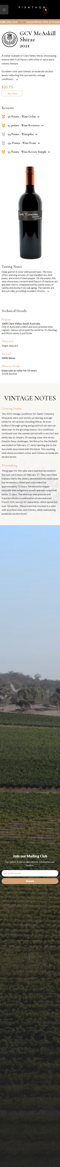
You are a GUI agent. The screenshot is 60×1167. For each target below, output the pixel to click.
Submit (30, 881)
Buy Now (12, 93)
